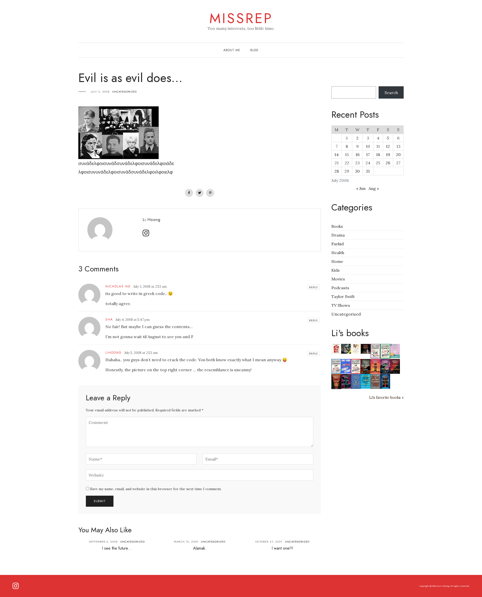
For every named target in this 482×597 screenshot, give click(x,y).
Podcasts (340, 287)
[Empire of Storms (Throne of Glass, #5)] (385, 365)
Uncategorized (124, 92)
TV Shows (340, 305)
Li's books (350, 332)
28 (336, 171)
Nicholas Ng (118, 286)
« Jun (361, 188)
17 (368, 154)
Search (391, 92)
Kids (335, 270)
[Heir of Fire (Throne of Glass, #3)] (336, 381)
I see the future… (117, 548)
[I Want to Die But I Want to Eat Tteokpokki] (395, 350)
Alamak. (199, 548)
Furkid (337, 243)
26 (388, 162)
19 (388, 154)
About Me (231, 50)
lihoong (113, 352)
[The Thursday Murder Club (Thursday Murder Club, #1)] (356, 365)
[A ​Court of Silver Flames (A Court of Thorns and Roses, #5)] (375, 381)
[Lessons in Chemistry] (356, 381)
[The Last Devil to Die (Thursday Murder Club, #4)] (375, 350)
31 (368, 171)
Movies (338, 278)
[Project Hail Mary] (346, 348)
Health (337, 252)
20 (398, 154)
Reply (313, 287)
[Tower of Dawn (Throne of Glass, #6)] (375, 365)
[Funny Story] (346, 365)
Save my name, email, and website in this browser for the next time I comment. (156, 489)
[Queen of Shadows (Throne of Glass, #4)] (395, 365)
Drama (338, 235)
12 (388, 146)
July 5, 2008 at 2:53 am (141, 353)
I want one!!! (282, 548)
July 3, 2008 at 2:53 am (150, 286)
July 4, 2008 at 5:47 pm (132, 320)
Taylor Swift (343, 296)
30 (357, 171)
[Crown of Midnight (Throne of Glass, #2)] (346, 380)
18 (378, 154)
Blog (254, 50)
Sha (109, 319)
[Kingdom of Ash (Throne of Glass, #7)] (366, 365)
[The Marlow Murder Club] (336, 348)
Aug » (374, 188)
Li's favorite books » (386, 397)
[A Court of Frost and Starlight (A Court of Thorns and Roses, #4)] (366, 380)
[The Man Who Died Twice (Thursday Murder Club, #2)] (336, 365)
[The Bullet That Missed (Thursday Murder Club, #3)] (385, 350)
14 (336, 154)
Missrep (241, 18)
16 (357, 154)
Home (337, 261)
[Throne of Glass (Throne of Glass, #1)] (385, 381)
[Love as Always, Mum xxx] (356, 348)
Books (337, 226)
